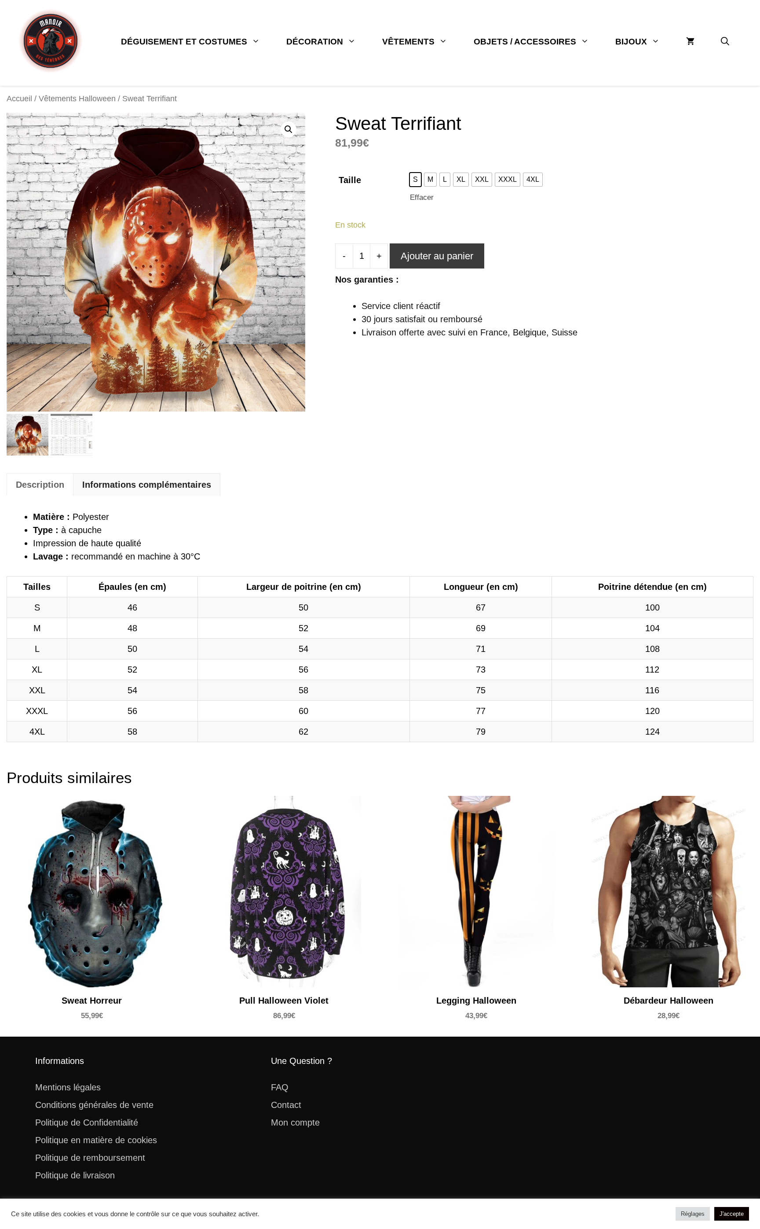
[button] (725, 42)
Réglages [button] (693, 1214)
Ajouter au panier (437, 255)
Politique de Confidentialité (86, 1122)
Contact (286, 1105)
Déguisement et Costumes (184, 41)
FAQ (280, 1087)
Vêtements (408, 41)
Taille (350, 180)
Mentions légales (68, 1087)
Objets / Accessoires (525, 41)
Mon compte (295, 1122)
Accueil (19, 98)
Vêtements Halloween (77, 98)
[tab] (40, 484)
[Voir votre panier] (690, 42)
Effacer (422, 197)
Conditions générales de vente (94, 1105)
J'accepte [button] (732, 1214)
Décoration (314, 41)
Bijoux (631, 41)
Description (40, 484)
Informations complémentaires (146, 484)
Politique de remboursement (90, 1158)
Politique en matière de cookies (96, 1140)
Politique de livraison (75, 1175)
